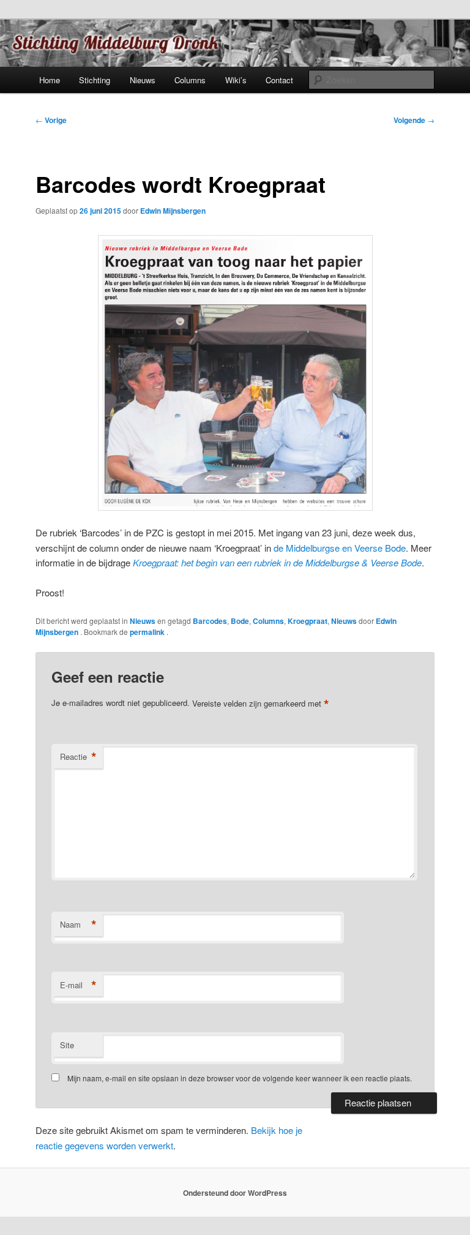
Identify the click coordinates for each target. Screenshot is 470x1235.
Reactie (78, 757)
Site (67, 1045)
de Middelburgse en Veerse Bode (340, 547)
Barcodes (210, 620)
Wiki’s (236, 80)
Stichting (94, 80)
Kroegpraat (307, 620)
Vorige (51, 120)
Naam (78, 924)
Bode (240, 620)
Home (49, 80)
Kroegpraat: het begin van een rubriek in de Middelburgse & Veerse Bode (277, 562)
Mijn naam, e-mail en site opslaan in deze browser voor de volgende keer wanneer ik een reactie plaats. (239, 1078)
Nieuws (142, 80)
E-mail (78, 985)
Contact (279, 80)
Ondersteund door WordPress (235, 1192)
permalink (148, 631)
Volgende (414, 120)
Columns (190, 80)
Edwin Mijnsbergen (173, 210)
